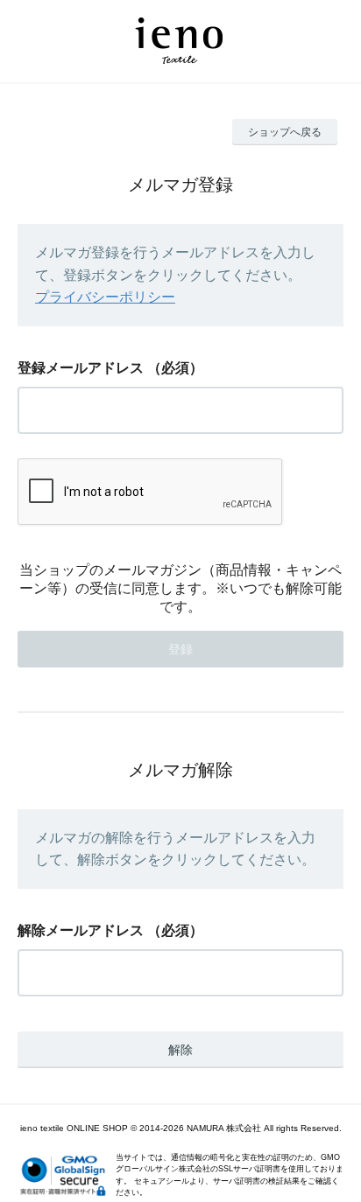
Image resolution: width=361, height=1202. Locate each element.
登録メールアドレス (81, 367)
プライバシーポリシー (105, 297)
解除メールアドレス (81, 930)
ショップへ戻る (285, 132)
